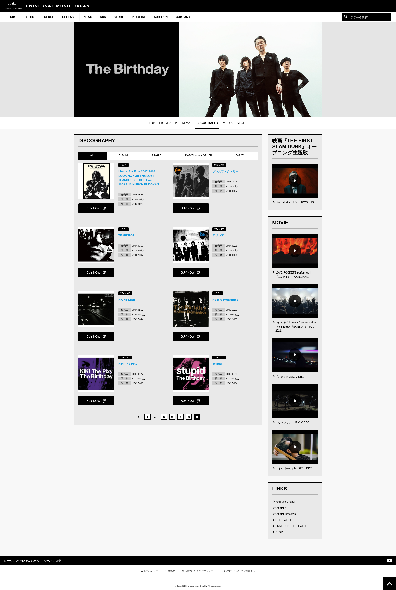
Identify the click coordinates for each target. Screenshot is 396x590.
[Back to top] (389, 583)
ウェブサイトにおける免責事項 (238, 571)
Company (183, 17)
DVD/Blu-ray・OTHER (198, 155)
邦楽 (58, 560)
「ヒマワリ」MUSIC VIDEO (292, 422)
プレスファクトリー (225, 171)
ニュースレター (149, 571)
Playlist (139, 17)
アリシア (218, 235)
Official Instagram (286, 513)
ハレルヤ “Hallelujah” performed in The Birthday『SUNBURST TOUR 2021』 (295, 326)
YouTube (389, 560)
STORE (119, 17)
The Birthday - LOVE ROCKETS (294, 202)
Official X (280, 507)
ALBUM (123, 155)
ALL (92, 155)
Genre (49, 17)
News (88, 17)
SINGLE (156, 155)
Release (68, 17)
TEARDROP (126, 235)
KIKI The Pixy (127, 363)
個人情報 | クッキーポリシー (198, 571)
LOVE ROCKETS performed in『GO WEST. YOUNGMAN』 (293, 274)
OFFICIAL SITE (285, 520)
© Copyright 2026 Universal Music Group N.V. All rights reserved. (198, 586)
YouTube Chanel (285, 501)
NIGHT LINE (126, 299)
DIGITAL (241, 155)
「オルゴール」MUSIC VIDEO (293, 468)
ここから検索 (346, 16)
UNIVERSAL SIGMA (27, 560)
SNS (103, 17)
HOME (13, 17)
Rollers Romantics (225, 299)
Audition (161, 17)
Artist (30, 17)
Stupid (217, 363)
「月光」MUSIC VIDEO (289, 376)
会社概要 (170, 571)
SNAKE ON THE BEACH (290, 526)
